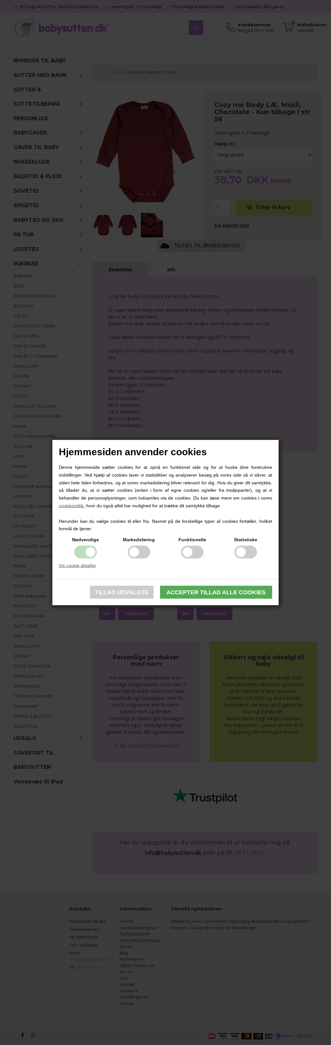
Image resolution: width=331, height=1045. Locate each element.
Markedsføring (139, 539)
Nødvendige (85, 539)
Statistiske (245, 539)
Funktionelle (192, 539)
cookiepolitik (71, 505)
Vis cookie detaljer (77, 565)
